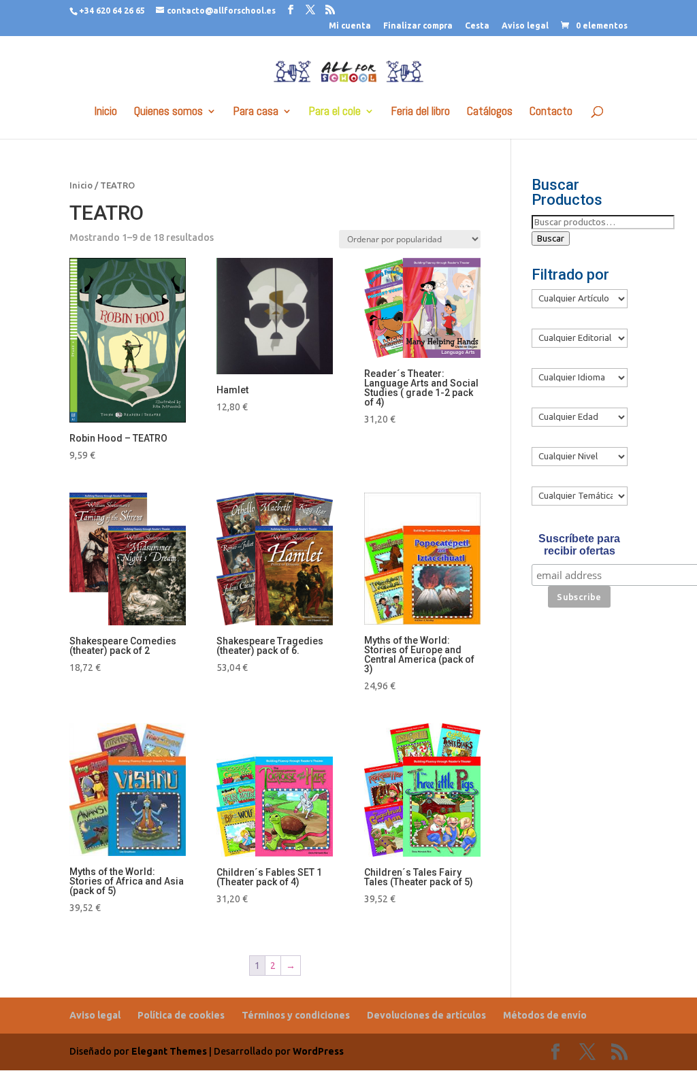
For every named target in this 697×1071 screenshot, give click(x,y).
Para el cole (335, 112)
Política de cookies (181, 1015)
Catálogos (490, 112)
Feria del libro (420, 112)
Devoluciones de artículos (426, 1015)
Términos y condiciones (296, 1015)
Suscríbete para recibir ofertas (579, 545)
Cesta (477, 26)
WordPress (318, 1051)
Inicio (106, 112)
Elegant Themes (169, 1051)
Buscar (550, 238)
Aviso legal (525, 26)
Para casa (255, 112)
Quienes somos (168, 112)
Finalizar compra (418, 26)
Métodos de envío (545, 1015)
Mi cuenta (350, 26)
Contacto (551, 112)
